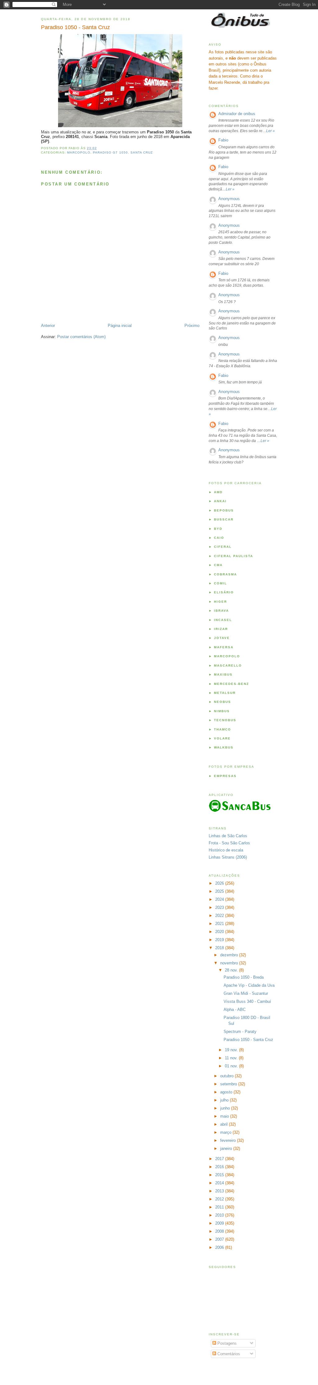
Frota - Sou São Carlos (229, 843)
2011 (220, 1207)
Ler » (270, 131)
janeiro (226, 1148)
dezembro (229, 955)
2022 (220, 915)
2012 (220, 1199)
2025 (220, 891)
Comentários (228, 1353)
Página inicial (120, 325)
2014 (220, 1183)
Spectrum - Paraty (240, 1031)
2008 (220, 1231)
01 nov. (232, 1066)
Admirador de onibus (236, 113)
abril (224, 1124)
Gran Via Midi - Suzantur (246, 993)
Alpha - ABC (235, 1009)
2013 (220, 1191)
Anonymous (229, 198)
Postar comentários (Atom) (81, 336)
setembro (229, 1084)
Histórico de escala (226, 850)
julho (225, 1100)
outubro (227, 1076)
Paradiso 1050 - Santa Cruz (75, 27)
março (226, 1132)
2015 (220, 1175)
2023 (220, 907)
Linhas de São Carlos (228, 835)
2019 (220, 939)
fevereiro (228, 1140)
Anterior (48, 325)
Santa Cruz (141, 152)
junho (225, 1108)
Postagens (226, 1343)
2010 (220, 1215)
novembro (229, 963)
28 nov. (232, 970)
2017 (220, 1158)
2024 (220, 899)
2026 (220, 883)
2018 (220, 947)
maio (225, 1116)
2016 (220, 1166)
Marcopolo (78, 152)
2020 (220, 931)
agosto (227, 1092)
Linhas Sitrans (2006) (228, 857)
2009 (220, 1223)
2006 (220, 1247)
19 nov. (232, 1050)
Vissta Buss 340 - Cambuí (247, 1001)
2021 (220, 923)
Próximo (191, 325)
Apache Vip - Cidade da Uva (249, 985)
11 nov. (232, 1058)
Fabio (223, 140)
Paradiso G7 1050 (110, 152)
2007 (220, 1239)
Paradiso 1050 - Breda (244, 977)
